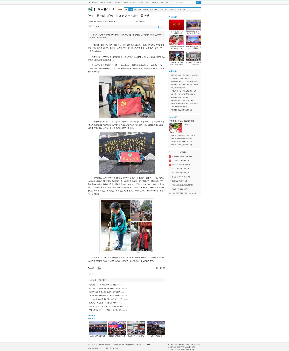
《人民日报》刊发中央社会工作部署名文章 (183, 91)
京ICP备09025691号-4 (95, 348)
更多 (147, 2)
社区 (130, 9)
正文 (91, 27)
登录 (162, 2)
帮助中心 (154, 2)
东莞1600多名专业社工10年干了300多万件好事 (106, 306)
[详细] (186, 124)
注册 (166, 2)
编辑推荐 (102, 280)
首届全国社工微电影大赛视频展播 (182, 156)
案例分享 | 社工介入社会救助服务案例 (102, 285)
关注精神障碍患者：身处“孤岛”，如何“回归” (104, 292)
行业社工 (110, 9)
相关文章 (92, 280)
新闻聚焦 (102, 2)
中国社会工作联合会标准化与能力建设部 (183, 135)
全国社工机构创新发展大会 (117, 336)
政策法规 (117, 2)
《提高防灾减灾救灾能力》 (179, 88)
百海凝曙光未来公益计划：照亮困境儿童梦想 (184, 84)
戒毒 (179, 9)
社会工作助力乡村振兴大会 (136, 336)
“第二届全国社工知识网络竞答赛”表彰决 (184, 193)
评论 (97, 27)
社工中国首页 (93, 2)
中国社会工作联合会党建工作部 (181, 121)
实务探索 (125, 2)
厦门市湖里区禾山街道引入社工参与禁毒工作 (105, 288)
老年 (139, 9)
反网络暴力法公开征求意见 (179, 107)
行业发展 (140, 2)
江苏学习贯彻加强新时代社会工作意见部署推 (184, 103)
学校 (151, 9)
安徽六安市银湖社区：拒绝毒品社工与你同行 (105, 310)
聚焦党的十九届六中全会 (179, 181)
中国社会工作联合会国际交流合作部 (181, 138)
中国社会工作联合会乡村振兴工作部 (181, 141)
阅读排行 (172, 152)
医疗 (135, 9)
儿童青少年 (173, 9)
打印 (140, 21)
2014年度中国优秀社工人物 (180, 169)
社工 (99, 268)
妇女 (166, 9)
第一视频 (115, 348)
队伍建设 (133, 2)
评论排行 (183, 152)
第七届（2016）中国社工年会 (181, 177)
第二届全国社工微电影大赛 (180, 189)
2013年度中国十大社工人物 (180, 173)
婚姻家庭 (145, 9)
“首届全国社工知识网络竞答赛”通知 (182, 185)
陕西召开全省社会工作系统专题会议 (181, 110)
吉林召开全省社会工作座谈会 (179, 97)
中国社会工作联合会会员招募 (181, 165)
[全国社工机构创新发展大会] (117, 328)
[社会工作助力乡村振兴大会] (136, 328)
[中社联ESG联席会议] (155, 328)
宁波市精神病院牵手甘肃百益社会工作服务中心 (105, 299)
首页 (126, 9)
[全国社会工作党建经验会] (97, 328)
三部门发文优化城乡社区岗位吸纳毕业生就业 (184, 81)
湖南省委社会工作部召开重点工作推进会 (183, 94)
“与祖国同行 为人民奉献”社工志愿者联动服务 (105, 295)
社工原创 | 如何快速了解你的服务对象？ (103, 303)
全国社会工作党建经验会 (97, 336)
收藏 (143, 21)
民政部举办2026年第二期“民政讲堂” (181, 78)
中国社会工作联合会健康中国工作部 (181, 145)
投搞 (137, 21)
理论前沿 (110, 2)
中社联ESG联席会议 (155, 336)
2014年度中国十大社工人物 (180, 160)
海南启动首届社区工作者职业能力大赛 (182, 100)
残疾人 (157, 9)
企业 (162, 9)
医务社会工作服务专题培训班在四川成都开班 (184, 75)
